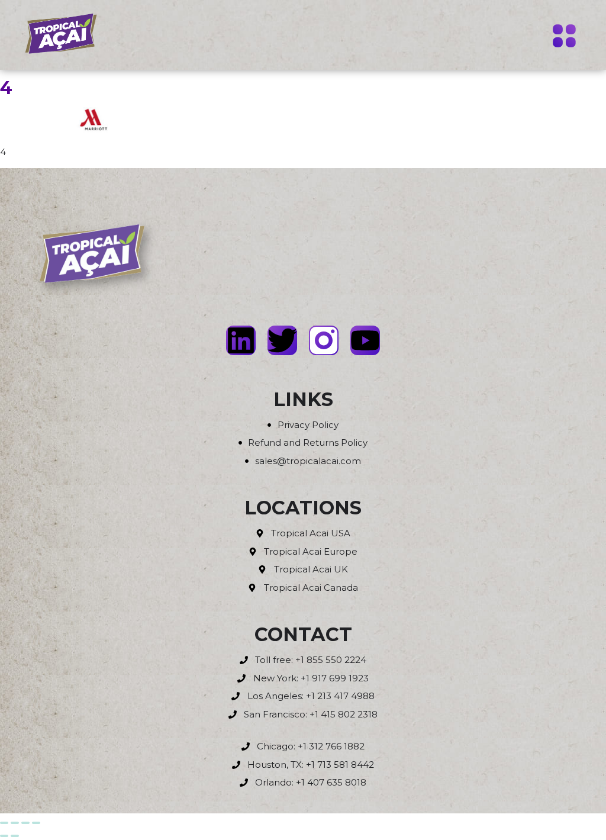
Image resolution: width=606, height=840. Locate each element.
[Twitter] (282, 340)
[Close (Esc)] (36, 823)
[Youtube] (365, 340)
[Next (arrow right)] (15, 836)
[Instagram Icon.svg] (324, 340)
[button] (564, 37)
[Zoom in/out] (4, 823)
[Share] (25, 823)
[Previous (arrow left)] (4, 836)
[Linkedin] (241, 340)
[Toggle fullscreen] (15, 823)
